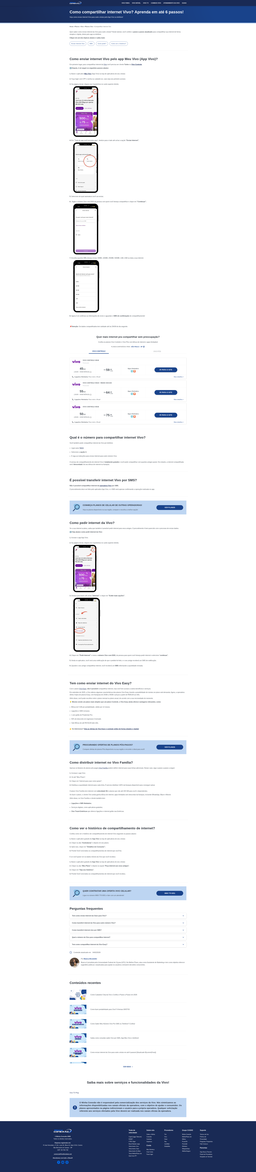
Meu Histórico (150, 1149)
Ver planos (169, 507)
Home (72, 26)
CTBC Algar (132, 1141)
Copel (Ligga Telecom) (135, 1136)
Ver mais (127, 1067)
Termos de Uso (204, 1134)
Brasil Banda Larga (134, 1144)
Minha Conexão (186, 1134)
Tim (165, 1134)
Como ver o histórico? (118, 43)
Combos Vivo (156, 3)
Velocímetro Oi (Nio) (134, 1151)
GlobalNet (167, 1146)
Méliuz (184, 1139)
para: (134, 346)
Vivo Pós (157, 351)
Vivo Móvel (136, 3)
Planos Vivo (89, 26)
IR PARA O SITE (166, 370)
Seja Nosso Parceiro (206, 1152)
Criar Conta (149, 1152)
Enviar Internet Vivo (77, 43)
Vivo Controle (99, 351)
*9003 (81, 448)
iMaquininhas (186, 1148)
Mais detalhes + (179, 377)
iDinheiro (184, 1146)
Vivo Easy (82, 689)
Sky (165, 1141)
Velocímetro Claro (134, 1148)
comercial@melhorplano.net (63, 1154)
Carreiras (149, 1139)
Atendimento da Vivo (171, 3)
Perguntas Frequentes (206, 1141)
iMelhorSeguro (186, 1151)
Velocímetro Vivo (134, 1146)
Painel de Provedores (206, 1154)
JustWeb (166, 1144)
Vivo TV (146, 3)
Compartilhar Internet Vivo (102, 26)
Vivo (82, 26)
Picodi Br (184, 1141)
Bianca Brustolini (90, 959)
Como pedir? (102, 43)
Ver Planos (169, 747)
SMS (91, 43)
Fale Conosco (204, 1144)
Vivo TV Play (74, 1093)
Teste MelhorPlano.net (135, 1153)
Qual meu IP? (133, 1156)
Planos (77, 26)
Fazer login (149, 1154)
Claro (165, 1139)
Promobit (184, 1144)
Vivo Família (103, 768)
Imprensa (149, 1141)
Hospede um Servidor (206, 1156)
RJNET (131, 1139)
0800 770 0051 (169, 893)
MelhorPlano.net (187, 1136)
